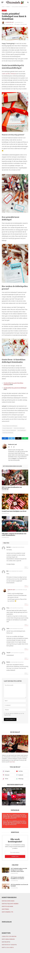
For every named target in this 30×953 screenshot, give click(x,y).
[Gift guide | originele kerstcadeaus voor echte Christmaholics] (15, 524)
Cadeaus (4, 10)
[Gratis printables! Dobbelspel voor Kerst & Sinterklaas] (15, 33)
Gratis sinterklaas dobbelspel (9, 430)
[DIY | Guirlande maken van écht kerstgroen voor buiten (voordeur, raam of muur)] (5, 870)
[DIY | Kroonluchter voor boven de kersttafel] (5, 886)
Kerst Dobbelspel (21, 430)
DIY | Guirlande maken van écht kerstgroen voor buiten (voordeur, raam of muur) (19, 870)
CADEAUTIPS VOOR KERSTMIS (9, 936)
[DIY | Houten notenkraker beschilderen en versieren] (5, 878)
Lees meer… (12, 762)
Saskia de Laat (10, 22)
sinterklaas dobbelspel (8, 432)
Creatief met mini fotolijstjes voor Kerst (14, 511)
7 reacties (18, 24)
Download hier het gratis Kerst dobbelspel (15, 388)
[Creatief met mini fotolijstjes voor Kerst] (15, 501)
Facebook (22, 458)
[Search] (28, 2)
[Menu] (2, 2)
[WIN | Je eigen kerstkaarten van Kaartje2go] (15, 477)
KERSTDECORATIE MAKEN (8, 901)
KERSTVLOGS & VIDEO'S (8, 947)
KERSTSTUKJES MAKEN (7, 906)
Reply (26, 567)
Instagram (14, 458)
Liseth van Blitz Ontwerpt (9, 73)
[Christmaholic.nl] (15, 2)
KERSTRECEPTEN (6, 942)
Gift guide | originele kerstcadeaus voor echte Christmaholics (14, 534)
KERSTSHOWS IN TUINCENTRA (9, 944)
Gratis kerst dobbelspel (19, 428)
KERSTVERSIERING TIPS (7, 912)
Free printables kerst (7, 428)
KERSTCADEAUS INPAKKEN (8, 939)
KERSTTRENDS (5, 909)
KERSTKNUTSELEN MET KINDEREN (10, 903)
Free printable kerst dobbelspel (10, 425)
